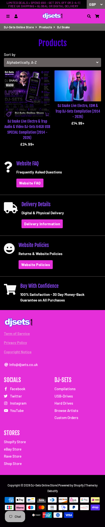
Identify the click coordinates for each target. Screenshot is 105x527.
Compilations (64, 389)
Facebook (17, 389)
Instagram (17, 403)
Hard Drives (63, 403)
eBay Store (12, 449)
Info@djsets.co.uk (23, 364)
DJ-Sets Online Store (19, 27)
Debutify (52, 491)
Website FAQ (30, 183)
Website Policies (35, 264)
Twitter (15, 396)
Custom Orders (66, 417)
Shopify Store (15, 442)
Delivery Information (42, 224)
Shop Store (13, 463)
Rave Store (12, 456)
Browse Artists (66, 410)
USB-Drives (63, 396)
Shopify (79, 485)
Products (45, 27)
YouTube (16, 410)
